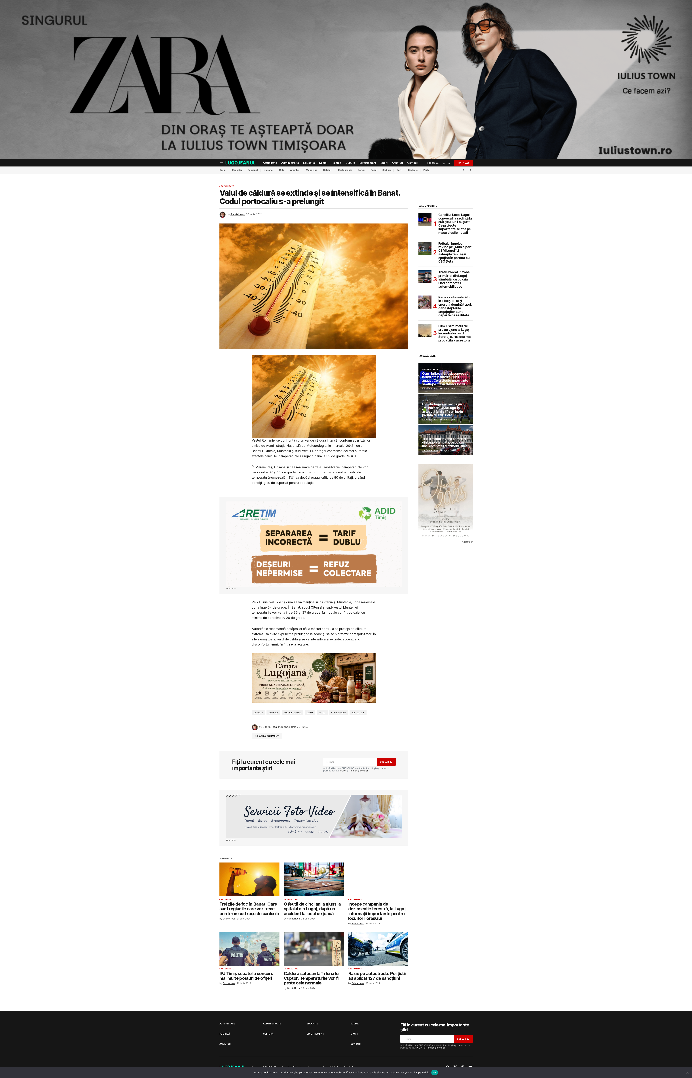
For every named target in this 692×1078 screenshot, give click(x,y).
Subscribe (386, 761)
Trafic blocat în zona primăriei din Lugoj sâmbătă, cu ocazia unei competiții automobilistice (454, 279)
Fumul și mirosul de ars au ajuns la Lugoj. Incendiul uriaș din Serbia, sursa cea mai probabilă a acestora (454, 333)
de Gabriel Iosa (430, 388)
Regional (253, 170)
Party (426, 170)
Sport (426, 400)
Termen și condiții (358, 770)
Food (373, 170)
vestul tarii (358, 713)
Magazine (311, 170)
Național (268, 170)
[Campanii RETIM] (314, 544)
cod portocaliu (292, 713)
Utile (281, 170)
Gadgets (413, 170)
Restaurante (345, 170)
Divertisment (315, 1033)
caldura (258, 713)
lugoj (310, 713)
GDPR (343, 770)
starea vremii (338, 713)
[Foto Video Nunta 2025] (314, 817)
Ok (434, 1072)
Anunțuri (295, 170)
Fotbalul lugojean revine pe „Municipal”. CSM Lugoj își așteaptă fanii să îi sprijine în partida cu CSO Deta (455, 252)
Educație (312, 1023)
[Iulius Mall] (346, 79)
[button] (221, 163)
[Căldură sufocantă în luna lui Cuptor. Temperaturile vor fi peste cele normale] (314, 949)
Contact (355, 1044)
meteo (322, 713)
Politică (224, 1033)
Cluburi (386, 170)
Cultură (268, 1033)
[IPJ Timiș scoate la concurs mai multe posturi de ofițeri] (249, 949)
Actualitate (227, 186)
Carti (399, 170)
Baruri (361, 170)
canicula (273, 713)
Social (426, 435)
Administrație (430, 369)
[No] (687, 1072)
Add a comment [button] (269, 736)
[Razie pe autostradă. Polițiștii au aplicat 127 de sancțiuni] (378, 949)
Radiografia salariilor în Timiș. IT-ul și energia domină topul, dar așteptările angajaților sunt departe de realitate (455, 306)
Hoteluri (327, 170)
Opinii (222, 170)
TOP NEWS (463, 162)
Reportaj (237, 170)
